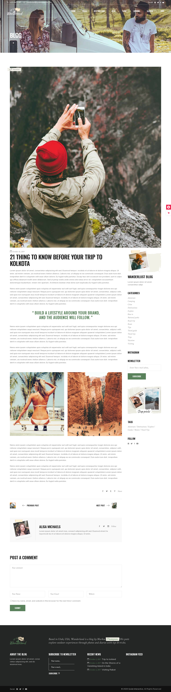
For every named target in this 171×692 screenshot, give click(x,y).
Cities (130, 304)
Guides (130, 430)
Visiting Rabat (109, 669)
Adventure (131, 298)
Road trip (131, 320)
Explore (130, 311)
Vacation (16, 69)
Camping (131, 301)
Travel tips (131, 334)
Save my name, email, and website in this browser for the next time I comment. (46, 601)
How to (130, 314)
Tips (129, 327)
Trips (130, 337)
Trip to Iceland (109, 659)
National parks (133, 317)
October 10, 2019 (18, 251)
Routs (130, 324)
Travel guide (132, 330)
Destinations (132, 307)
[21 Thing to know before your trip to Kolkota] (22, 529)
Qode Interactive (135, 689)
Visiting (131, 343)
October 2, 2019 (95, 659)
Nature (136, 430)
